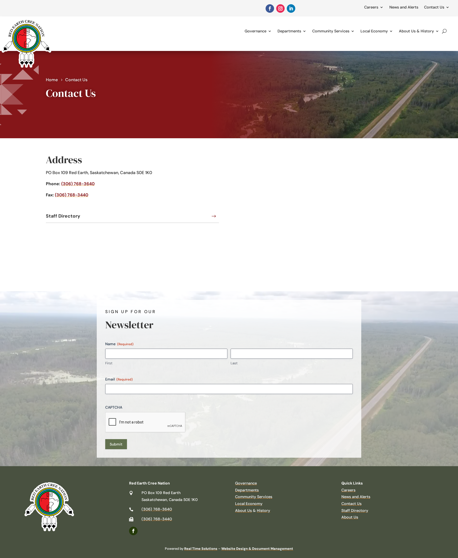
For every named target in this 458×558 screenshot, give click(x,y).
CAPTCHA (113, 407)
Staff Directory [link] (63, 216)
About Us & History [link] (416, 31)
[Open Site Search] (444, 31)
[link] (270, 8)
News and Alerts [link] (403, 7)
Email (119, 379)
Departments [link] (289, 31)
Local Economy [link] (374, 31)
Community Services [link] (330, 31)
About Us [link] (243, 510)
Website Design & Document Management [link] (257, 548)
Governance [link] (255, 31)
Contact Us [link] (434, 7)
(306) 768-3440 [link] (71, 195)
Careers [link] (371, 7)
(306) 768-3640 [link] (78, 184)
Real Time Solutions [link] (200, 548)
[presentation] (145, 422)
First (108, 363)
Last (234, 363)
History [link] (263, 510)
